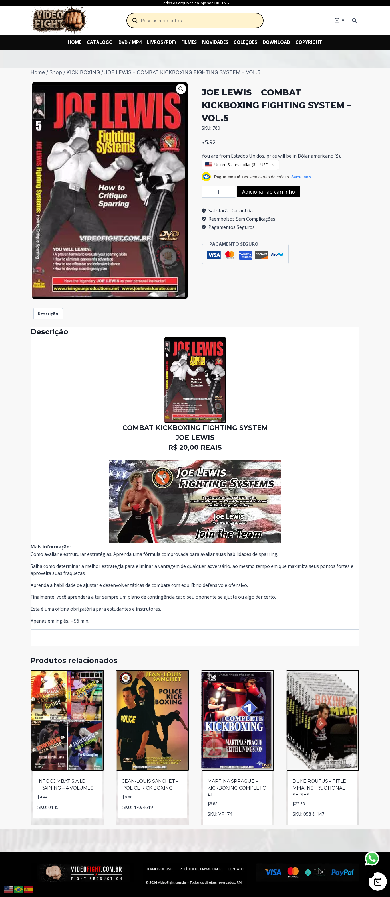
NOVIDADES (215, 42)
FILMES (189, 42)
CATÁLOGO (100, 42)
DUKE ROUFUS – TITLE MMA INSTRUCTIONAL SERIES (319, 788)
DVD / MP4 (130, 42)
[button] (181, 89)
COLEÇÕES (245, 42)
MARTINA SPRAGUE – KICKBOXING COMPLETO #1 (237, 788)
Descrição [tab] (48, 313)
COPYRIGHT (308, 42)
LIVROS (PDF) (161, 42)
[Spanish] (28, 889)
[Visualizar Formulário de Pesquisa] (354, 20)
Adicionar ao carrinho (268, 191)
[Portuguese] (19, 889)
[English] (9, 889)
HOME (74, 42)
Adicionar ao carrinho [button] (67, 816)
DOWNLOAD (276, 42)
